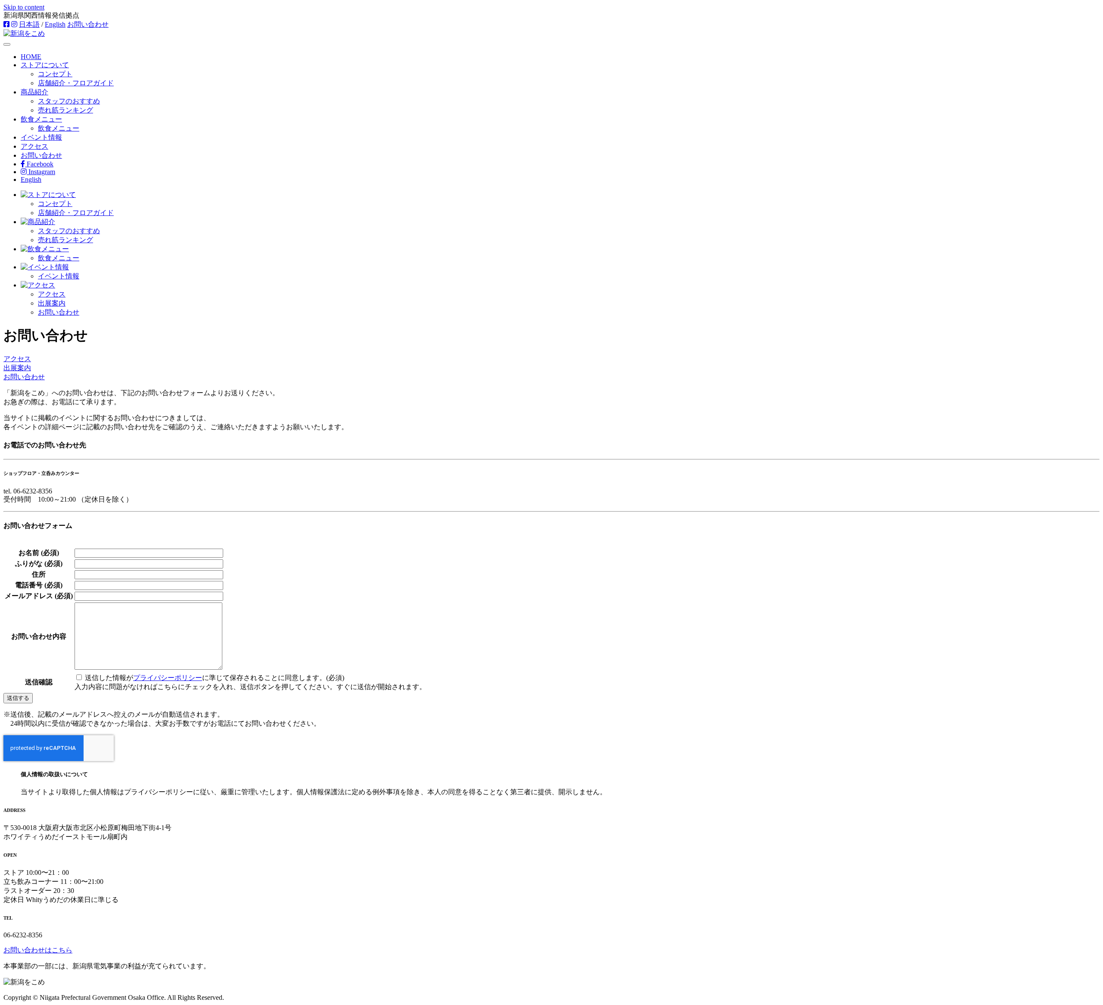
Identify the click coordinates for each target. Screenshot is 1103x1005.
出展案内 (51, 303)
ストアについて (45, 65)
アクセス (34, 146)
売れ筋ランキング (65, 110)
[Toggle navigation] (6, 44)
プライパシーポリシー (167, 677)
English (55, 24)
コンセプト (55, 74)
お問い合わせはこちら (37, 950)
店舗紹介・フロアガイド (76, 83)
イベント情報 (41, 137)
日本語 (29, 24)
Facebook (39, 164)
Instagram (41, 171)
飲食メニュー (41, 119)
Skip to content (23, 7)
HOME (31, 56)
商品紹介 (34, 92)
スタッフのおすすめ (69, 101)
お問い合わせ (88, 24)
